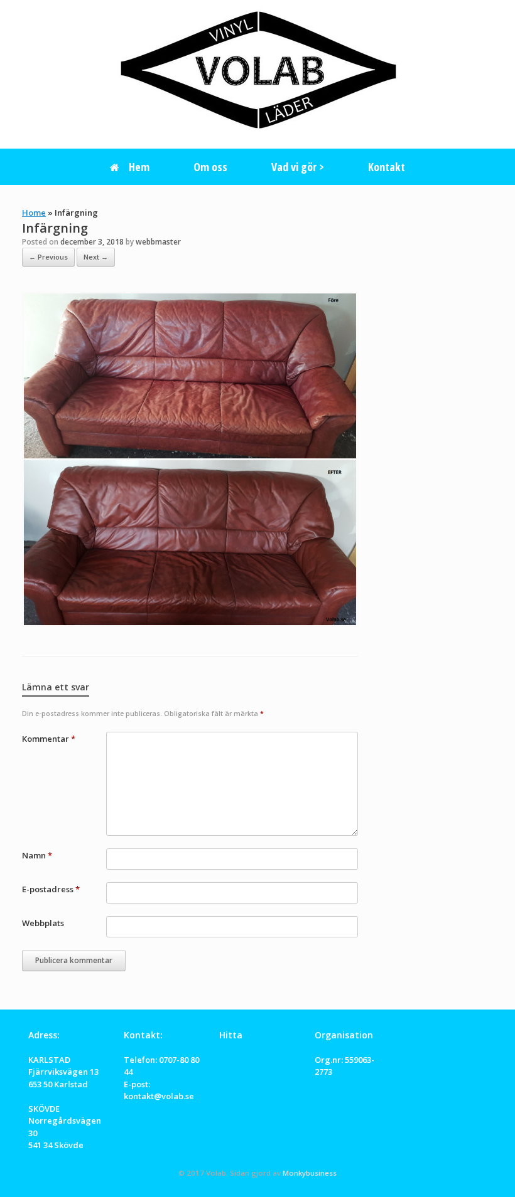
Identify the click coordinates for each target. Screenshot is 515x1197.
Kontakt (386, 166)
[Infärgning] (190, 624)
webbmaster (158, 241)
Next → (96, 256)
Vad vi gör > (297, 166)
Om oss (210, 166)
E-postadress (51, 889)
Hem (139, 166)
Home (34, 212)
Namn (37, 855)
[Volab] (257, 69)
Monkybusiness (310, 1173)
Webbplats (43, 923)
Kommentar (48, 738)
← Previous (48, 256)
